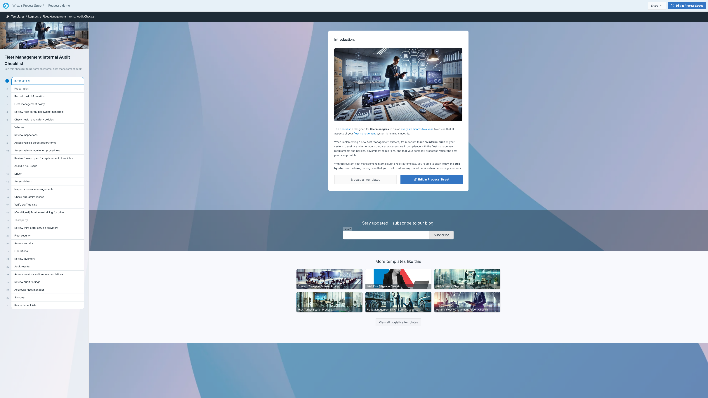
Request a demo (59, 5)
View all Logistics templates (398, 322)
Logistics (33, 16)
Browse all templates (365, 179)
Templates (17, 16)
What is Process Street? (28, 5)
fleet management (365, 133)
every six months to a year (417, 129)
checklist (345, 129)
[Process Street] (5, 6)
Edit (688, 5)
